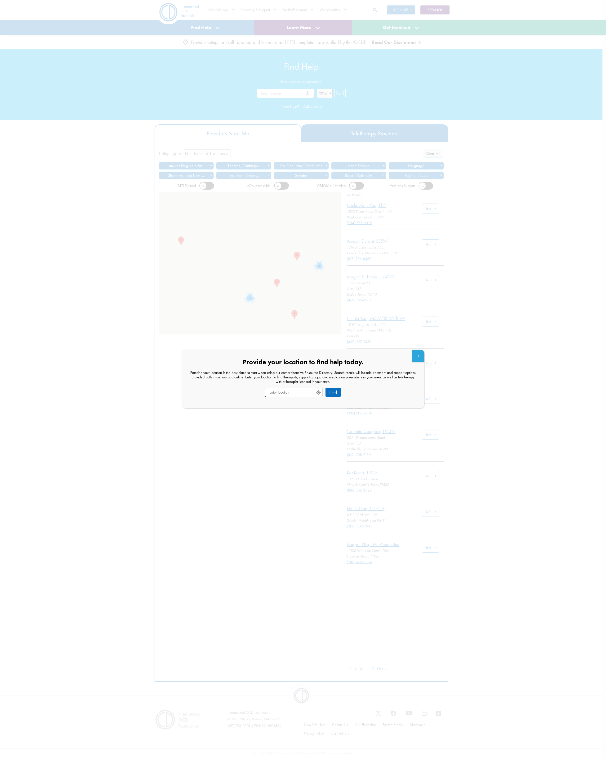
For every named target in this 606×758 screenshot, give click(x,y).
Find (333, 392)
